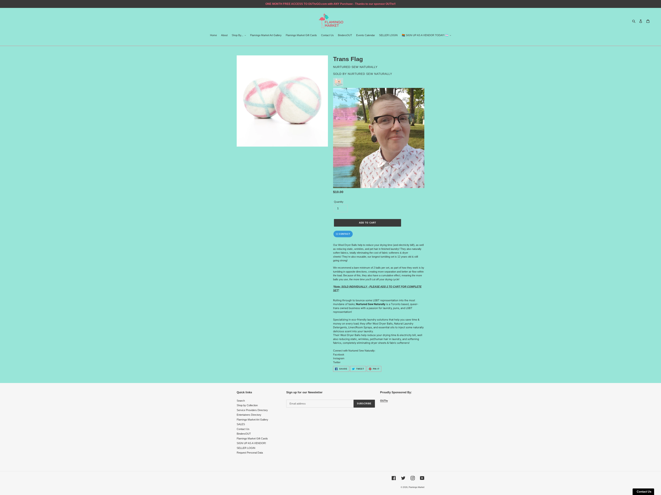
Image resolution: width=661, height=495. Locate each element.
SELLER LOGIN (246, 447)
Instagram (338, 358)
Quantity (338, 201)
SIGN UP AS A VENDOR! (251, 443)
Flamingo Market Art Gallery (252, 419)
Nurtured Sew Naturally (370, 74)
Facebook (338, 354)
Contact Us (243, 429)
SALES (241, 424)
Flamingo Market (416, 487)
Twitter (336, 362)
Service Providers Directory (252, 410)
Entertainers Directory (249, 414)
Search (241, 400)
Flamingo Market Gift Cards (252, 438)
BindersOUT (244, 433)
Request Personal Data (250, 452)
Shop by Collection (247, 405)
